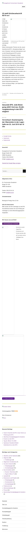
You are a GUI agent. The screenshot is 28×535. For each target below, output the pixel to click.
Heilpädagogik (8, 465)
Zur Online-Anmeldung (8, 398)
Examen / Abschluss (10, 472)
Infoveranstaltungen (9, 488)
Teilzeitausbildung (6, 518)
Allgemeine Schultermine (10, 461)
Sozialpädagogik (9, 468)
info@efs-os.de (10, 159)
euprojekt (6, 476)
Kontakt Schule (7, 136)
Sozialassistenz (9, 482)
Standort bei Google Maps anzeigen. (11, 163)
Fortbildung (5, 526)
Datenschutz (7, 140)
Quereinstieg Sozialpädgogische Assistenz (14, 492)
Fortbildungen (8, 459)
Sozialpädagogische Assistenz (10, 508)
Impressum (6, 138)
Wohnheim (5, 529)
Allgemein (6, 457)
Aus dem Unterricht (8, 463)
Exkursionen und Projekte (10, 478)
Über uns (4, 504)
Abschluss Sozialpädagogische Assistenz (14, 436)
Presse (5, 490)
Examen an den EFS (9, 439)
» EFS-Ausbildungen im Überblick (10, 223)
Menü (23, 6)
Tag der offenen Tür (10, 474)
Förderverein (7, 486)
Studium (4, 522)
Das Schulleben (8, 470)
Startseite (4, 501)
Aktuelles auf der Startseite (15, 93)
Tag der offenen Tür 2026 (10, 441)
